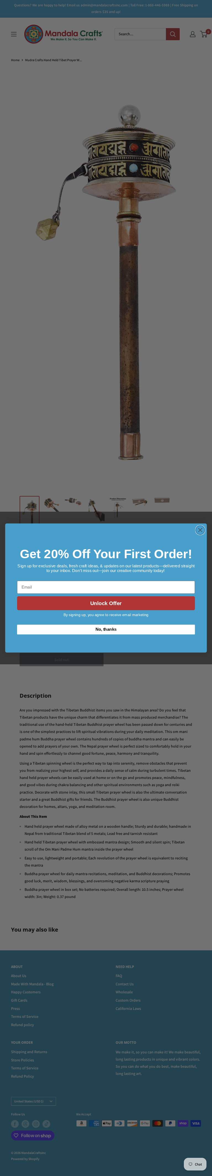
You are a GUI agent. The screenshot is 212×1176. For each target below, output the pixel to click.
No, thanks (106, 629)
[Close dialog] (200, 530)
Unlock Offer (105, 603)
